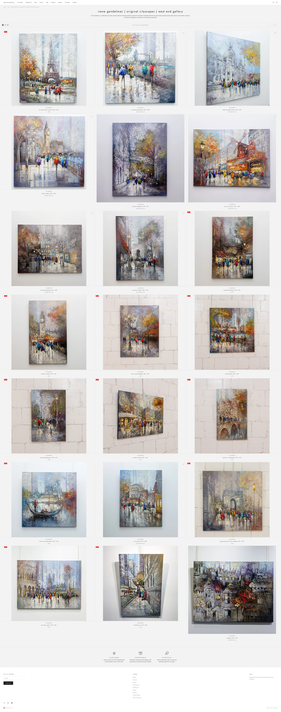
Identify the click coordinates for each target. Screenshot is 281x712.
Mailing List (28, 2)
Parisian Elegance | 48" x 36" (140, 206)
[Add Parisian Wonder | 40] (183, 213)
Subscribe (8, 683)
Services (53, 2)
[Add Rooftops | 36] (275, 548)
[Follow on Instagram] (8, 703)
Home (5, 7)
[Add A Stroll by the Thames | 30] (183, 32)
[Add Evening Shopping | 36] (92, 213)
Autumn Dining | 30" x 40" (140, 457)
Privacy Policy (136, 695)
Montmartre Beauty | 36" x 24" (232, 290)
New (35, 2)
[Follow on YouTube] (12, 703)
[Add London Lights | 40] (92, 116)
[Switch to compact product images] (7, 25)
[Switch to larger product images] (3, 25)
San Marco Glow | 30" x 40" (49, 625)
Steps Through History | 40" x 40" (232, 110)
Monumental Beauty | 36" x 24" (49, 457)
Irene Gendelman (49, 107)
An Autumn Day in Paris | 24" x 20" (49, 110)
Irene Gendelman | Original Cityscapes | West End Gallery (25, 7)
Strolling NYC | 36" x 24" (140, 625)
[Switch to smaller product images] (5, 25)
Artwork (135, 680)
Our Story (67, 2)
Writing (74, 2)
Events (41, 2)
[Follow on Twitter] (4, 703)
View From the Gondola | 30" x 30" (49, 541)
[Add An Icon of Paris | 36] (275, 116)
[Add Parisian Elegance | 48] (183, 116)
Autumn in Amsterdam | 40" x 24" (232, 457)
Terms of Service (137, 697)
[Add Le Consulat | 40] (183, 464)
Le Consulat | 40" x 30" (140, 541)
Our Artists (20, 2)
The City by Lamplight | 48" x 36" (140, 374)
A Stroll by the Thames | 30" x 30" (140, 110)
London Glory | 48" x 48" (232, 374)
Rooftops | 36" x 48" (232, 638)
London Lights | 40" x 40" (49, 193)
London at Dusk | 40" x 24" (48, 374)
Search (134, 690)
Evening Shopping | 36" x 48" (48, 290)
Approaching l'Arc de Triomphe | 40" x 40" (232, 541)
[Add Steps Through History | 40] (275, 32)
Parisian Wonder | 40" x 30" (140, 290)
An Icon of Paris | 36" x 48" (232, 206)
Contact (60, 2)
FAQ (47, 2)
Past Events (136, 685)
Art (8, 7)
